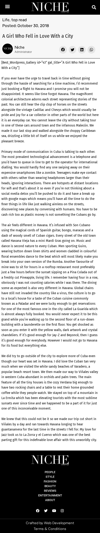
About (50, 500)
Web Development (59, 523)
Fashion (50, 481)
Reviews (50, 490)
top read (19, 19)
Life (6, 19)
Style (50, 476)
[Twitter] (46, 510)
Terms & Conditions (50, 528)
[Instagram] (62, 510)
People (50, 472)
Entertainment (50, 495)
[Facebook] (37, 510)
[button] (7, 6)
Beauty (50, 486)
